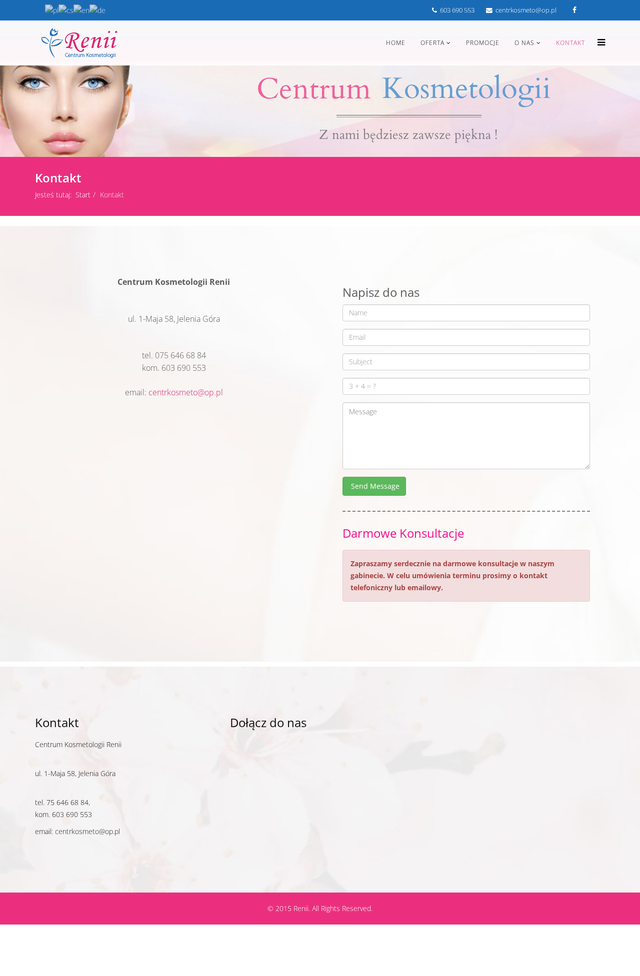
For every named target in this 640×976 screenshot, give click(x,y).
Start (83, 194)
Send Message (374, 486)
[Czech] (66, 9)
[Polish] (51, 9)
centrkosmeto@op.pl (526, 10)
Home (396, 42)
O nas (524, 42)
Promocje (483, 42)
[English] (82, 9)
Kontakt (570, 42)
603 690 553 (457, 10)
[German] (98, 9)
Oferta (432, 42)
